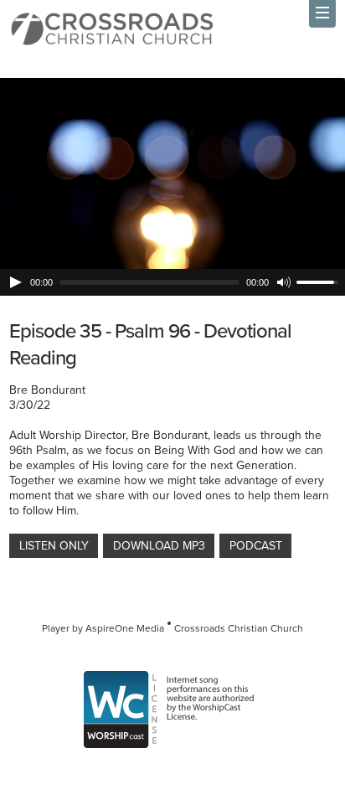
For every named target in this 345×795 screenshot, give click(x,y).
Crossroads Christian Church (238, 628)
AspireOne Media (124, 628)
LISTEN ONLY (54, 545)
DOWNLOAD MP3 (159, 545)
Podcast (255, 545)
